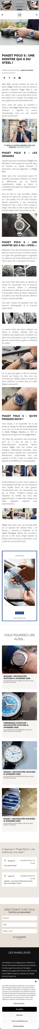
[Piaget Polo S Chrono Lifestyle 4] (19, 519)
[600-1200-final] (19, 621)
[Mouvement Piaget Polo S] (19, 276)
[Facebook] (9, 77)
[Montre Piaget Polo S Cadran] (8, 276)
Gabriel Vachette (27, 70)
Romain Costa (23, 147)
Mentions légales (18, 1026)
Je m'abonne (19, 937)
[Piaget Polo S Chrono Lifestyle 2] (19, 142)
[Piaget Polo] (31, 323)
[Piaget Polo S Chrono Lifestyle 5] (8, 519)
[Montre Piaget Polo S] (19, 236)
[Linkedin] (14, 77)
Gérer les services (19, 1003)
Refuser (19, 1015)
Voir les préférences (20, 1021)
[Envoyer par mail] (19, 77)
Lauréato (31, 533)
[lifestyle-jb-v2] (19, 5)
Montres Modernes (8, 73)
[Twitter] (4, 77)
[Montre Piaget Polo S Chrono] (19, 369)
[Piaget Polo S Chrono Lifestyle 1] (31, 519)
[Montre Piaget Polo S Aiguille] (31, 276)
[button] (36, 981)
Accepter (19, 1009)
